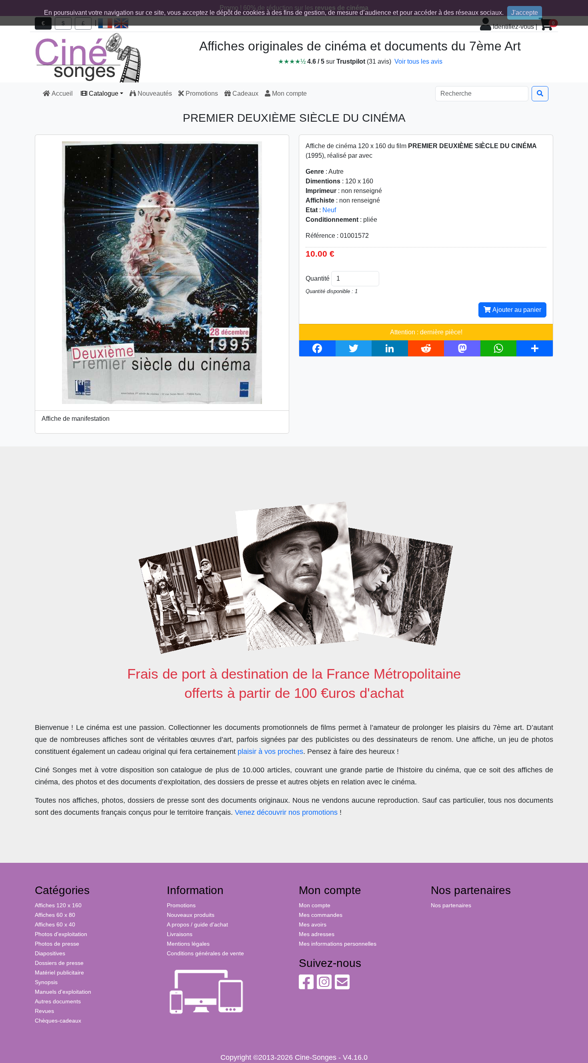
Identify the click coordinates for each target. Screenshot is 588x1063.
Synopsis (46, 982)
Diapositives (50, 953)
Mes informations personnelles (337, 943)
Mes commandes (320, 915)
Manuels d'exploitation (63, 992)
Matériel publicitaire (59, 972)
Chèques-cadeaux (58, 1020)
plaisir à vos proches (270, 752)
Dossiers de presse (59, 963)
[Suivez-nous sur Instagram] (324, 986)
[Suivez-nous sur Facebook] (306, 986)
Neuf (329, 210)
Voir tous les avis (418, 61)
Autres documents (58, 1001)
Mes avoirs (312, 924)
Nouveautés (154, 93)
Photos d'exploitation (61, 934)
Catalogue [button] (102, 93)
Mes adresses (316, 934)
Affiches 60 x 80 (55, 915)
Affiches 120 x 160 (58, 905)
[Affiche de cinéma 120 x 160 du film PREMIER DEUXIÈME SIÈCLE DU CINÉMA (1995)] (162, 272)
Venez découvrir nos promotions (286, 812)
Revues (44, 1011)
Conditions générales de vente (205, 953)
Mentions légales (188, 943)
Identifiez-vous (512, 26)
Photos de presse (57, 943)
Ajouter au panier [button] (516, 309)
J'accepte (524, 12)
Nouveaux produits (190, 915)
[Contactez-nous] (342, 986)
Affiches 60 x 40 (55, 924)
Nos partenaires (451, 905)
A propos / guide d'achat (197, 924)
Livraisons (179, 934)
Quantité (318, 278)
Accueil (62, 93)
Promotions (201, 93)
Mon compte (288, 93)
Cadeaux (244, 93)
